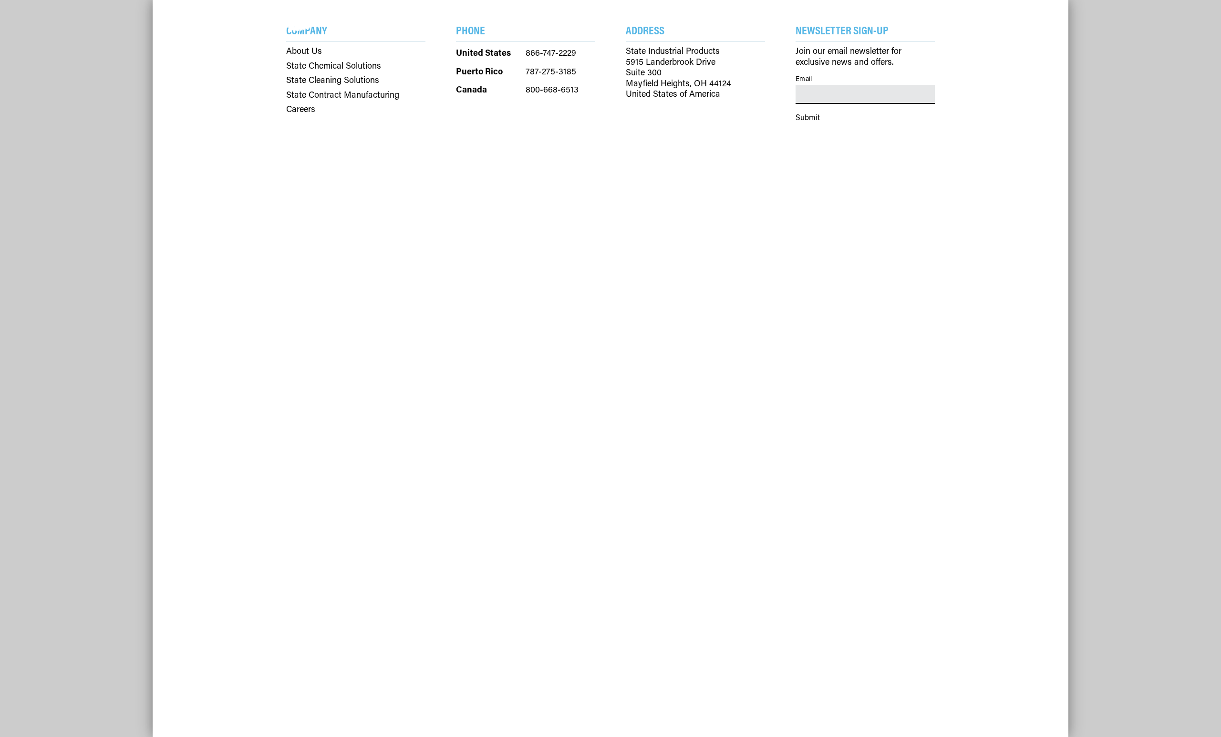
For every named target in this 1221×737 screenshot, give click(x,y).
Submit (808, 117)
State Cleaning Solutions (332, 79)
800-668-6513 (552, 89)
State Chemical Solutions (333, 65)
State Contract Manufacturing (342, 94)
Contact (668, 17)
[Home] (314, 19)
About (617, 17)
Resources (561, 17)
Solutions (496, 17)
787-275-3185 (551, 71)
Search (854, 17)
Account (913, 17)
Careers (300, 108)
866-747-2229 (551, 52)
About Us (304, 50)
